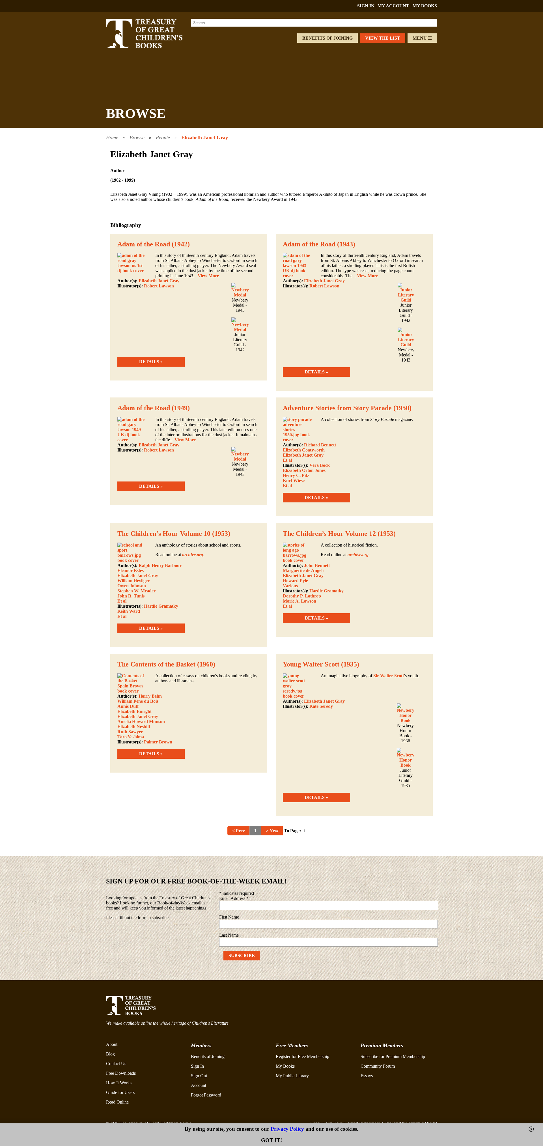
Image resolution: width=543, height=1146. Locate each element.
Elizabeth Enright (134, 711)
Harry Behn (150, 696)
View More (208, 275)
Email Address (234, 898)
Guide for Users (120, 1092)
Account (198, 1085)
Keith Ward (128, 611)
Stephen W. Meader (136, 590)
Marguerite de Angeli (303, 570)
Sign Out (199, 1075)
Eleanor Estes (130, 570)
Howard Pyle (295, 580)
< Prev (238, 830)
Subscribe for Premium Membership (393, 1056)
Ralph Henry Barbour (160, 565)
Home (112, 137)
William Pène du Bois (137, 701)
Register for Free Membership (302, 1056)
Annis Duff (128, 706)
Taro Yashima (130, 736)
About (111, 1044)
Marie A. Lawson (299, 601)
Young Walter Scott (311, 664)
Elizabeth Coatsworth (304, 450)
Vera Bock (319, 465)
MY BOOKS (425, 5)
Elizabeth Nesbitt (133, 726)
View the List (382, 38)
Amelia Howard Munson (141, 721)
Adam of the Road (143, 244)
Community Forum (378, 1066)
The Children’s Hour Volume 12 (329, 533)
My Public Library (292, 1075)
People (163, 137)
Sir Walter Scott (388, 675)
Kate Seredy (321, 706)
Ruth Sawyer (130, 731)
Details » (151, 361)
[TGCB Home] (152, 46)
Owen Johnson (131, 585)
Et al (287, 460)
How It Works (119, 1082)
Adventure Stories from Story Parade (337, 408)
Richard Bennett (320, 444)
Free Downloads (121, 1073)
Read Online (117, 1102)
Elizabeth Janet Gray (204, 137)
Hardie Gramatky (161, 606)
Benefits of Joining (327, 38)
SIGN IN (365, 5)
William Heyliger (133, 580)
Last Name (229, 935)
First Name (229, 917)
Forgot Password (206, 1095)
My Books (285, 1066)
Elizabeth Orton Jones (304, 470)
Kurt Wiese (294, 480)
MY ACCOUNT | (395, 5)
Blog (110, 1054)
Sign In (197, 1066)
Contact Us (116, 1063)
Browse (137, 137)
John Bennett (317, 565)
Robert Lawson (159, 285)
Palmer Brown (158, 741)
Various (290, 585)
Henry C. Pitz (296, 475)
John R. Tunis (131, 596)
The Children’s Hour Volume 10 (163, 533)
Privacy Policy (287, 1129)
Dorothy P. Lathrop (302, 596)
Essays (367, 1075)
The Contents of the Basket (156, 664)
